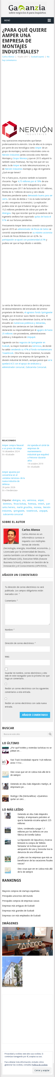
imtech (41, 504)
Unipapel (31, 337)
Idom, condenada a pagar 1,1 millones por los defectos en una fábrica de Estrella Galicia (33, 831)
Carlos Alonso (8, 57)
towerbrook (31, 511)
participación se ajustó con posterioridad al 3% (24, 239)
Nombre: (9, 629)
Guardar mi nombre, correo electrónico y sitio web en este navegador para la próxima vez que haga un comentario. (27, 676)
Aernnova (36, 346)
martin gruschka (24, 507)
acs (23, 500)
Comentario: (11, 600)
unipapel (43, 511)
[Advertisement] (27, 91)
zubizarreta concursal (13, 514)
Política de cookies (40, 1065)
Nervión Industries (10, 155)
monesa (37, 507)
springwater (18, 511)
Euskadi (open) (37, 57)
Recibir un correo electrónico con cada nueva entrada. (26, 705)
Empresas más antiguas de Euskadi (18, 906)
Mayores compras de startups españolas (20, 891)
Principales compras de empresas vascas (20, 901)
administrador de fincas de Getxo (33, 229)
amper (41, 500)
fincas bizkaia (20, 504)
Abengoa (6, 213)
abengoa (16, 500)
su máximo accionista (42, 232)
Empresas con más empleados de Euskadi (21, 915)
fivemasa (32, 504)
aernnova (31, 500)
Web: (7, 656)
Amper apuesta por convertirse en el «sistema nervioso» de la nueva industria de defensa (13, 478)
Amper (38, 148)
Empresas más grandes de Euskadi (18, 910)
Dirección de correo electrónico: (20, 643)
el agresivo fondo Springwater (38, 312)
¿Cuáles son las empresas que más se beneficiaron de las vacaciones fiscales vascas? (35, 860)
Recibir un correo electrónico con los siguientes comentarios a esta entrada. (27, 690)
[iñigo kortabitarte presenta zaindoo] (27, 955)
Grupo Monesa (20, 158)
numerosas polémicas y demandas (29, 323)
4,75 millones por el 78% (29, 181)
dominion (7, 504)
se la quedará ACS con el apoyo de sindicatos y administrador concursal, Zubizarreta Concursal (27, 363)
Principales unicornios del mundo (17, 896)
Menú (7, 20)
